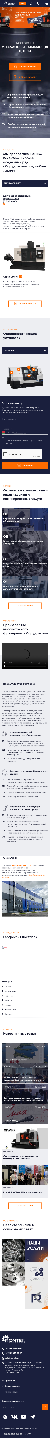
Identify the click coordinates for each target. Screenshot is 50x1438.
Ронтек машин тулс (21, 865)
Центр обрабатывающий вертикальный (17, 197)
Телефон (6, 429)
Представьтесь (9, 419)
